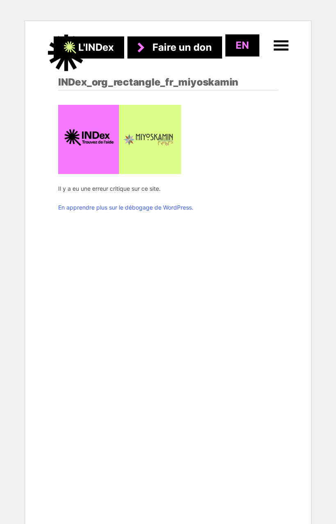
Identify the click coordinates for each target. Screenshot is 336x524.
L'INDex (96, 47)
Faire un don (182, 47)
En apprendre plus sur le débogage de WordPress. (125, 207)
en (242, 45)
